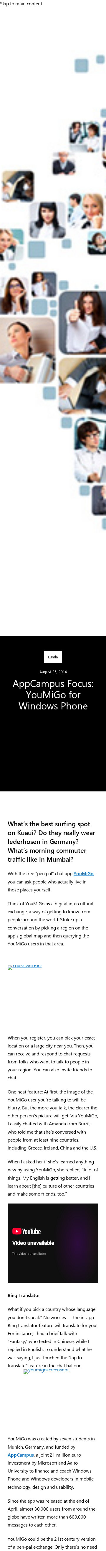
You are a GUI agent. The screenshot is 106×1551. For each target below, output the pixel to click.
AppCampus (21, 1455)
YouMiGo (84, 873)
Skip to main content (21, 3)
